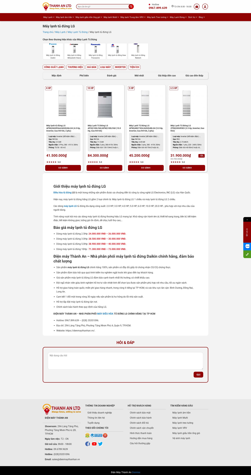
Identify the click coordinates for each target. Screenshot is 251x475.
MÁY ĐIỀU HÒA (105, 313)
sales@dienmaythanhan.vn (66, 459)
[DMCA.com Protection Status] (87, 435)
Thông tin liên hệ (96, 417)
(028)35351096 (62, 454)
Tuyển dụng (93, 422)
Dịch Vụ (191, 17)
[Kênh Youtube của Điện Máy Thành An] (95, 443)
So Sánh (63, 168)
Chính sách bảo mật (140, 412)
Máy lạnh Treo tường (156, 17)
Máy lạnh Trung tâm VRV (132, 17)
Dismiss (136, 472)
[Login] (205, 6)
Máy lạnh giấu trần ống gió (88, 17)
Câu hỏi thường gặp (140, 443)
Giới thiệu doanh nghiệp (99, 412)
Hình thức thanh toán (141, 433)
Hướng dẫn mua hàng (141, 438)
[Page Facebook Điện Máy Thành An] (88, 443)
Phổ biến (84, 75)
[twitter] (101, 443)
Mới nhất (139, 75)
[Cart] (197, 6)
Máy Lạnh (47, 17)
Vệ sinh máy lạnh (181, 438)
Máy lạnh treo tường (182, 422)
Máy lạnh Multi (110, 17)
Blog (201, 17)
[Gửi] (131, 6)
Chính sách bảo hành (141, 417)
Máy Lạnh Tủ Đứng (78, 32)
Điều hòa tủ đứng (62, 192)
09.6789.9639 (60, 449)
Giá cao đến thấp (194, 75)
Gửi (198, 374)
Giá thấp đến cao (167, 75)
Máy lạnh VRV (179, 428)
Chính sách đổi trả (139, 422)
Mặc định (56, 75)
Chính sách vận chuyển (142, 428)
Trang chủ (48, 32)
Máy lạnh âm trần (64, 17)
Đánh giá (111, 75)
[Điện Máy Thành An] (57, 6)
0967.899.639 (158, 8)
